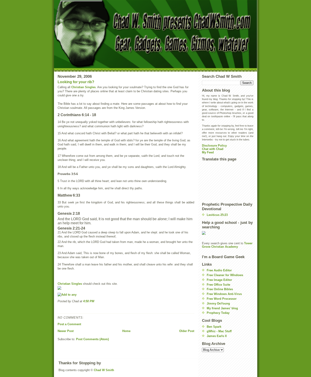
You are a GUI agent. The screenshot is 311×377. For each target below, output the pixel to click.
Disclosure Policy (214, 145)
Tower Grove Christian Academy (227, 245)
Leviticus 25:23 (217, 215)
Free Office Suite (218, 284)
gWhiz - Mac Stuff (219, 331)
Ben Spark (214, 326)
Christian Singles (83, 87)
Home (126, 331)
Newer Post (66, 331)
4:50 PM (88, 301)
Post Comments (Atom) (92, 339)
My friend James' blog (222, 308)
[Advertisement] (222, 182)
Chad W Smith (104, 370)
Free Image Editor (219, 280)
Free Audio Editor (219, 270)
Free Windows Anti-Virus (224, 294)
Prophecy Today (218, 313)
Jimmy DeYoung (218, 303)
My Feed (208, 152)
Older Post (186, 331)
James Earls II (217, 336)
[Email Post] (58, 308)
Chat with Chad (212, 149)
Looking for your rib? (76, 82)
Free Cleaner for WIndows (225, 275)
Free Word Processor (222, 298)
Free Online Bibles (220, 289)
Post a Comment (69, 324)
